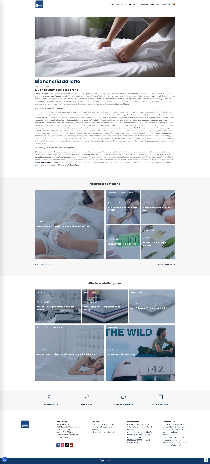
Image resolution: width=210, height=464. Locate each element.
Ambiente (41, 292)
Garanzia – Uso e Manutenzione (104, 424)
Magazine (155, 4)
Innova (37, 162)
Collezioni (120, 4)
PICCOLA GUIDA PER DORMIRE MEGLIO (122, 208)
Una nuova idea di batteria (122, 243)
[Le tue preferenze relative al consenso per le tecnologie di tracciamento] (206, 460)
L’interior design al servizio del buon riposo (55, 308)
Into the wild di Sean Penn (121, 354)
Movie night (113, 327)
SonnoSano (74, 165)
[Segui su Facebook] (58, 445)
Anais (43, 162)
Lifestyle (48, 87)
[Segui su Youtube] (71, 445)
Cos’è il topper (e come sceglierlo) (149, 308)
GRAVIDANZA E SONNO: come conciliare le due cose (63, 226)
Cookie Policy (109, 432)
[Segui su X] (67, 445)
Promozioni (143, 4)
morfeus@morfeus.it (70, 435)
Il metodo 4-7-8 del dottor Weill (157, 208)
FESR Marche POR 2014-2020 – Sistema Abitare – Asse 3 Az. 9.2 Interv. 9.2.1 (139, 427)
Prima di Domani (91, 292)
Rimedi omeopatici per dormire (155, 244)
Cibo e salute (149, 228)
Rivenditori (166, 4)
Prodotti (132, 4)
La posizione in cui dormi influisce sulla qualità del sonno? (67, 354)
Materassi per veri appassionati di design (102, 308)
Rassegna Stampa (54, 327)
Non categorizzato (126, 193)
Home (111, 4)
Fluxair (50, 162)
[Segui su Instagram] (62, 445)
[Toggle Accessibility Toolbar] (5, 459)
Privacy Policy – (98, 432)
